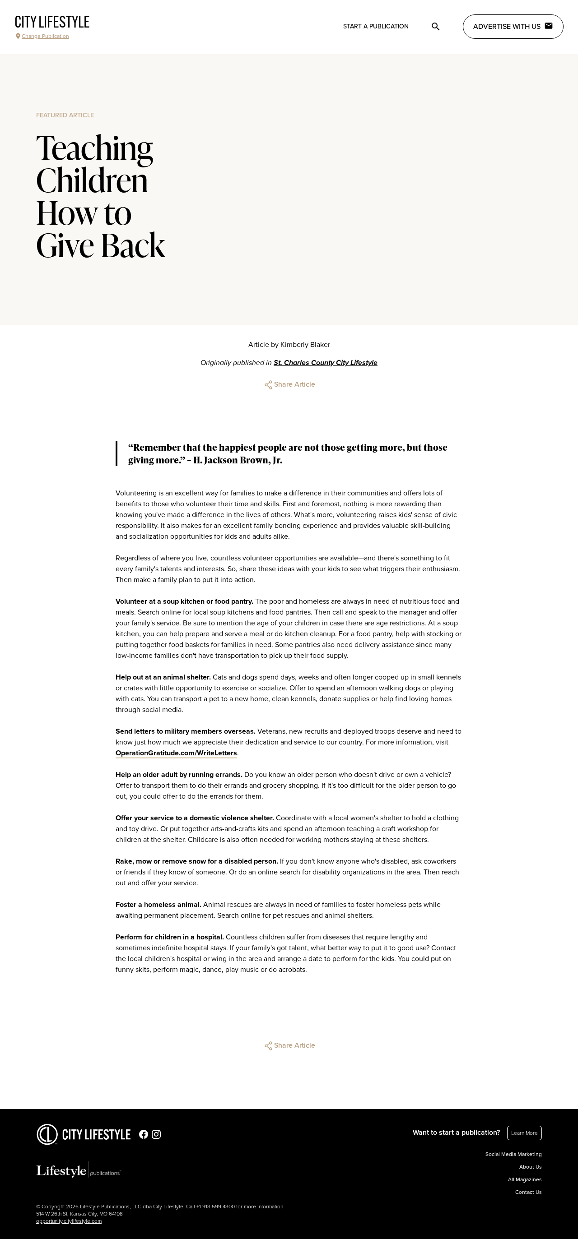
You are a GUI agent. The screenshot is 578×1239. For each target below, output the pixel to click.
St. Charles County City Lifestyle (326, 362)
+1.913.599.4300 (215, 1206)
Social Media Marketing (513, 1154)
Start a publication (376, 26)
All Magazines (525, 1179)
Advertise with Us (507, 26)
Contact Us (528, 1192)
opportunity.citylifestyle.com (69, 1221)
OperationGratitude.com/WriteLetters (176, 753)
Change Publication (45, 36)
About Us (530, 1167)
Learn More (524, 1133)
